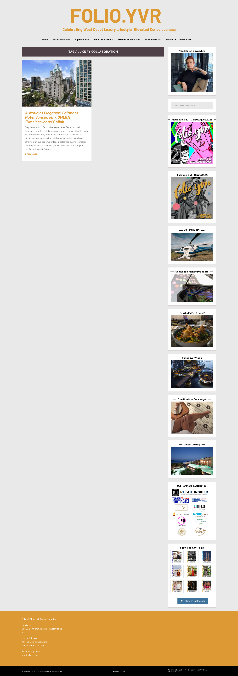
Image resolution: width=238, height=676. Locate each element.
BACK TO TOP (120, 671)
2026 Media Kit (153, 39)
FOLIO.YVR (115, 15)
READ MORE (31, 154)
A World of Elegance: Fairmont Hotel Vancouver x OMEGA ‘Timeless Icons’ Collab (51, 117)
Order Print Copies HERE (178, 39)
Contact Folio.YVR (196, 669)
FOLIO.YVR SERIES (103, 39)
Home (45, 39)
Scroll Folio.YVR (61, 39)
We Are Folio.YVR (175, 669)
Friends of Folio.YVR (129, 39)
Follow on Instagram (194, 600)
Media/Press (173, 671)
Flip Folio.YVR (82, 39)
